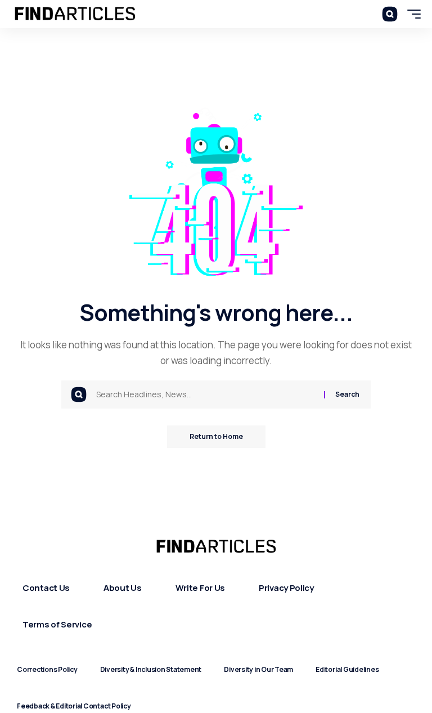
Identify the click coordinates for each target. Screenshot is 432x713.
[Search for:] (206, 394)
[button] (390, 14)
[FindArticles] (75, 14)
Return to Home (216, 436)
